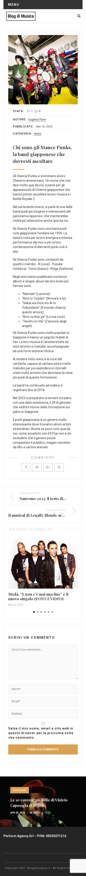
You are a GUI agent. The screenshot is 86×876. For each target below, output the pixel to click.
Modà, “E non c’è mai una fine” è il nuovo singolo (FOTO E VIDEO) (38, 596)
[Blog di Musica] (20, 16)
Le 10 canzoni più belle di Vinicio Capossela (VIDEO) (39, 803)
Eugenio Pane (37, 119)
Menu (13, 4)
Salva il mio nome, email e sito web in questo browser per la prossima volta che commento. (40, 733)
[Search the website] (79, 16)
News (37, 133)
